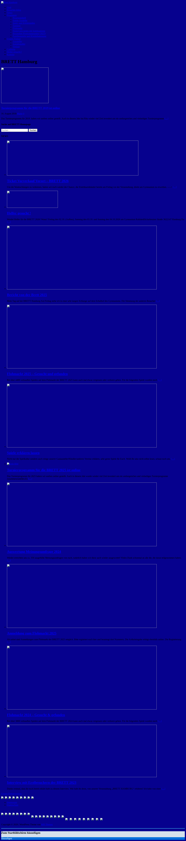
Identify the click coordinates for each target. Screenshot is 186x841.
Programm (12, 15)
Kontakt (10, 54)
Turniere (16, 25)
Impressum (12, 802)
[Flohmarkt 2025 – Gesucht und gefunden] (82, 367)
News (9, 12)
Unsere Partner (14, 39)
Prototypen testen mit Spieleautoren (29, 31)
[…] (166, 118)
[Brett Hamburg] (9, 2)
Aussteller (17, 41)
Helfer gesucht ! (14, 52)
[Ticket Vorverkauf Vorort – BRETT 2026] (72, 174)
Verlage (16, 46)
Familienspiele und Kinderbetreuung (29, 36)
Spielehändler (19, 44)
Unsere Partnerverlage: (11, 793)
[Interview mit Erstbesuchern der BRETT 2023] (82, 776)
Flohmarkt (17, 28)
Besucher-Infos (14, 10)
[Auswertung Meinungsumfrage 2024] (82, 545)
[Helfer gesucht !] (32, 207)
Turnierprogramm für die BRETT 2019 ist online (30, 108)
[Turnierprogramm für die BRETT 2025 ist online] (12, 464)
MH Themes (47, 824)
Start (9, 7)
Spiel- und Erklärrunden (24, 23)
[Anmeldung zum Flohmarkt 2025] (82, 627)
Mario (20, 113)
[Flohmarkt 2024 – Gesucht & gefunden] (82, 708)
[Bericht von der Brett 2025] (82, 288)
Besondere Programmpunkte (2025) (29, 33)
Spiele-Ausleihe (20, 20)
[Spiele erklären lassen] (82, 446)
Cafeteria (11, 49)
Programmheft (19, 18)
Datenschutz (12, 805)
